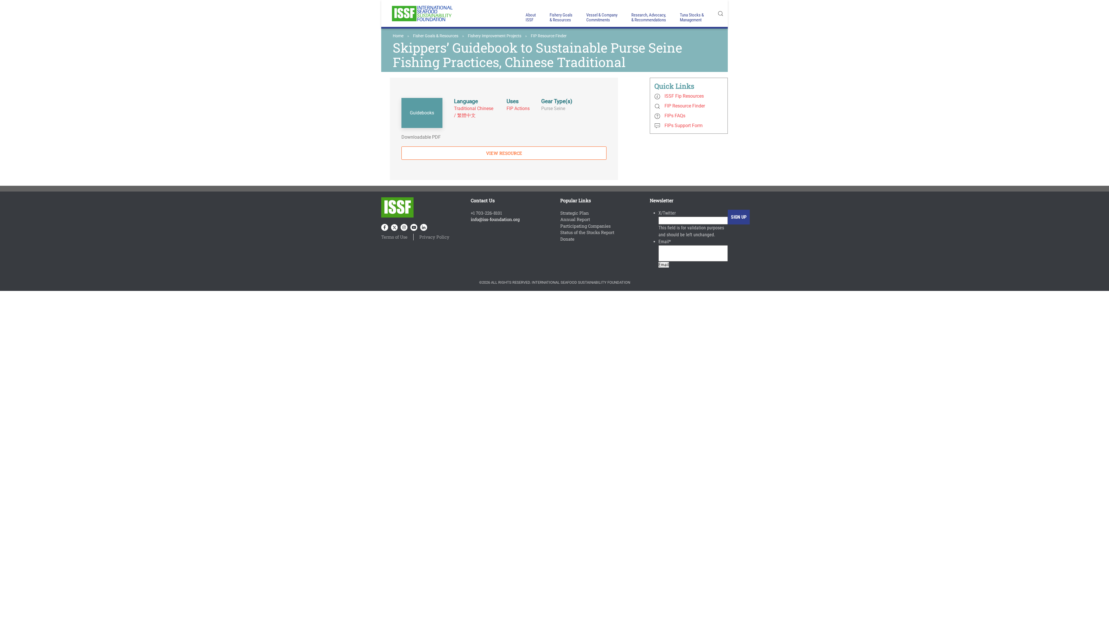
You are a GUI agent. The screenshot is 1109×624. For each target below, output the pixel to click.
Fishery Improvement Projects (494, 36)
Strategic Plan (574, 213)
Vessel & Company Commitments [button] (601, 17)
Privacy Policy (434, 237)
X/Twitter (667, 213)
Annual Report (575, 219)
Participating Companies (585, 226)
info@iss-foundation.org (495, 219)
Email (664, 241)
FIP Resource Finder (549, 36)
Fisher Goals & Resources (435, 36)
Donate (567, 239)
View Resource (504, 153)
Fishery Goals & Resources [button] (561, 17)
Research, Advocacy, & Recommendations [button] (648, 17)
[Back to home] (422, 13)
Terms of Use (394, 237)
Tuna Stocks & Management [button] (692, 17)
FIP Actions (518, 108)
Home (398, 36)
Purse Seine (553, 108)
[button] (720, 13)
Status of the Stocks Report (587, 232)
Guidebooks (422, 113)
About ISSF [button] (531, 17)
